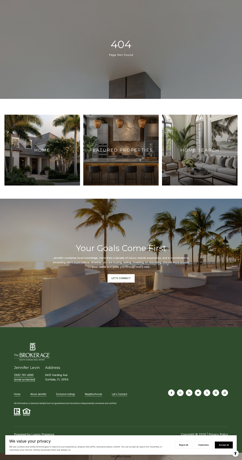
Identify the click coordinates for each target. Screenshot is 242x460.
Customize (203, 445)
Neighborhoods (93, 394)
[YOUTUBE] (198, 392)
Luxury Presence (42, 434)
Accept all (224, 445)
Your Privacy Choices (121, 456)
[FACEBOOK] (171, 392)
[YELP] (207, 392)
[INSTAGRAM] (180, 392)
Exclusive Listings (65, 394)
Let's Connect (119, 394)
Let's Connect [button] (121, 278)
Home (17, 394)
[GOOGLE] (216, 392)
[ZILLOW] (224, 392)
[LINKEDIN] (189, 392)
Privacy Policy (218, 434)
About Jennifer (38, 394)
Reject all (183, 445)
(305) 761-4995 (24, 375)
